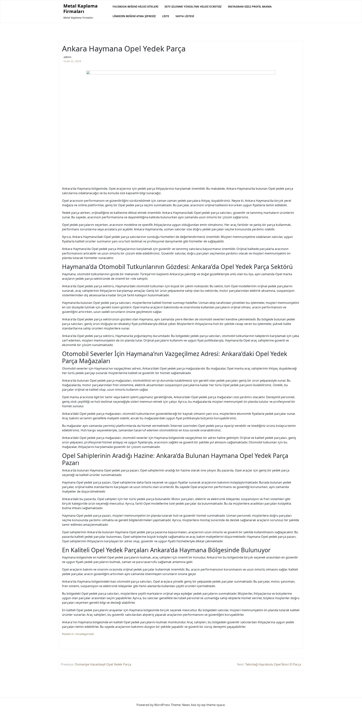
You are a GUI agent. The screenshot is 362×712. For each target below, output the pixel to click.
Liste (165, 16)
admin (67, 57)
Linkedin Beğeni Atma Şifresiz (134, 16)
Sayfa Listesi (185, 16)
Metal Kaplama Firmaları (80, 8)
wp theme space (213, 705)
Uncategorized (84, 634)
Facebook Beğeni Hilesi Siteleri (135, 6)
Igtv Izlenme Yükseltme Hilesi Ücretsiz (193, 6)
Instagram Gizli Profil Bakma (250, 6)
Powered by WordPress (153, 705)
